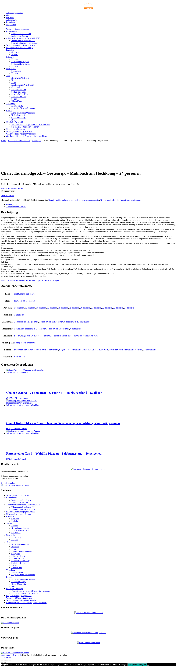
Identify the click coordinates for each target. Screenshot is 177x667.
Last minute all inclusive (21, 33)
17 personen (52, 308)
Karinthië (10, 50)
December (18, 350)
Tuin (70, 336)
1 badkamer (19, 329)
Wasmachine (88, 336)
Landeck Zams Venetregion (22, 85)
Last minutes (11, 31)
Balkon (17, 336)
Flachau (14, 59)
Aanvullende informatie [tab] (16, 207)
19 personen (74, 308)
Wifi (96, 336)
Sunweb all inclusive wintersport (24, 43)
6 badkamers (75, 329)
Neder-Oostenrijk (18, 115)
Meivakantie (75, 350)
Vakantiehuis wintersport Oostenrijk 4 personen (30, 124)
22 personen (107, 308)
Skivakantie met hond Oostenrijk (19, 47)
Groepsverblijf (106, 200)
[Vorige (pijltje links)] (2, 662)
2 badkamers (30, 329)
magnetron (25, 336)
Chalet (51, 200)
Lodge (115, 200)
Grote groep (11, 15)
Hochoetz (15, 80)
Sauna (38, 336)
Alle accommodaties (14, 13)
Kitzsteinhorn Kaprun (20, 61)
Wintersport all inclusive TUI (23, 40)
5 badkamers (64, 329)
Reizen (9, 110)
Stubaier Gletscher (18, 96)
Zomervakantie (149, 350)
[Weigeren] (148, 665)
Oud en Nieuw (96, 350)
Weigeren (142, 665)
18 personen (63, 308)
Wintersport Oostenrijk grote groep (20, 45)
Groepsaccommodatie (90, 200)
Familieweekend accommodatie (67, 200)
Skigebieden (11, 24)
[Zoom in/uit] (2, 660)
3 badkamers (41, 329)
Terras (64, 336)
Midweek (85, 350)
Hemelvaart (28, 350)
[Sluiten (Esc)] (10, 660)
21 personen (96, 308)
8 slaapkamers (57, 322)
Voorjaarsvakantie (126, 350)
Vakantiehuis (124, 200)
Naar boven (6, 657)
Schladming (16, 71)
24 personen (129, 308)
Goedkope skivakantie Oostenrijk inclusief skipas (26, 136)
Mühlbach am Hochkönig (24, 301)
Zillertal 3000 (16, 101)
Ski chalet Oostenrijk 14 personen (25, 127)
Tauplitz (14, 73)
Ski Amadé (15, 66)
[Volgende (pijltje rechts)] (5, 662)
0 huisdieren (19, 315)
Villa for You (19, 357)
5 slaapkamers (20, 322)
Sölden (14, 99)
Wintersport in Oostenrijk (11, 655)
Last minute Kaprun (19, 36)
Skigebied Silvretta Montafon (23, 108)
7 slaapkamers (45, 322)
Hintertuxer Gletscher (20, 78)
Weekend (138, 350)
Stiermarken (11, 68)
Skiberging (47, 336)
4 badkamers (52, 329)
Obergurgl (15, 87)
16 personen (41, 308)
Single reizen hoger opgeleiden (18, 129)
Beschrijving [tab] (11, 204)
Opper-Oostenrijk (18, 117)
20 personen (85, 308)
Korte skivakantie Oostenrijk (23, 113)
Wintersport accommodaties (17, 29)
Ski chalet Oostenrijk (14, 122)
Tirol (8, 75)
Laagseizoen (64, 350)
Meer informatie (8, 191)
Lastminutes (11, 22)
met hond (10, 17)
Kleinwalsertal (17, 106)
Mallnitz (14, 54)
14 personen (19, 308)
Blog (13, 120)
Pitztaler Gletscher (18, 89)
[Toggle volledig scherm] (5, 660)
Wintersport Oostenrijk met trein (19, 131)
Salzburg (9, 57)
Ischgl (13, 82)
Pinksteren (113, 350)
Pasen (106, 350)
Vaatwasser (77, 336)
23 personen (118, 308)
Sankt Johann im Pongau (24, 294)
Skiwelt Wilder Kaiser (20, 94)
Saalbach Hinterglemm (20, 64)
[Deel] (7, 660)
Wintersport (36, 140)
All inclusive (11, 20)
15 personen (30, 308)
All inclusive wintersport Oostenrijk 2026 (23, 38)
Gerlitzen (15, 52)
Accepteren (133, 665)
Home (3, 140)
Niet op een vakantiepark (24, 343)
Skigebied (56, 336)
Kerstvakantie (52, 350)
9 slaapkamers (70, 322)
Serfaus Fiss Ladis (18, 92)
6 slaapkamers (32, 322)
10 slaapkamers (83, 322)
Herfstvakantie (40, 350)
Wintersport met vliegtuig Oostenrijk (21, 134)
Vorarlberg (10, 103)
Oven (33, 336)
